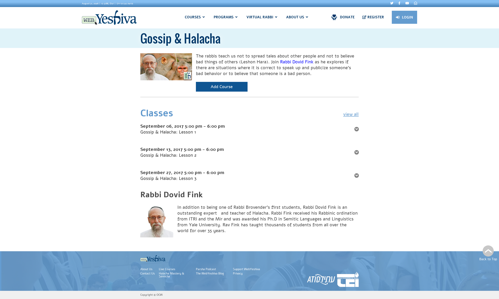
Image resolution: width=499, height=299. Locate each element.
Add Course (222, 87)
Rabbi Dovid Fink (296, 62)
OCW (160, 295)
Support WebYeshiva (246, 269)
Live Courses (167, 269)
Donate (347, 17)
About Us (146, 269)
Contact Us (147, 273)
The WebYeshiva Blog (210, 273)
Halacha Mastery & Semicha (171, 275)
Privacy (238, 273)
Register (375, 17)
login (407, 17)
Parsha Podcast (206, 269)
